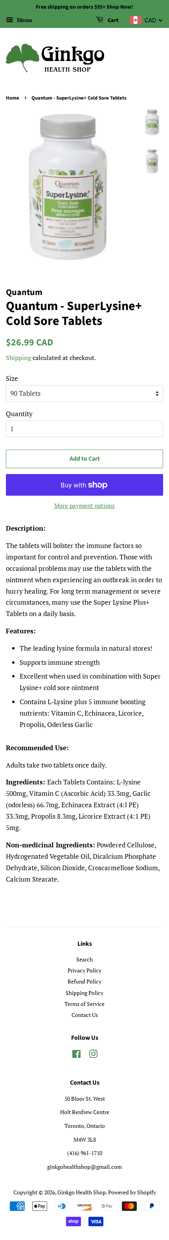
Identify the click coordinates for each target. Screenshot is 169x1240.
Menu (23, 20)
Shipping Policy (84, 992)
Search (84, 959)
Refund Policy (84, 981)
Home (12, 97)
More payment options (84, 505)
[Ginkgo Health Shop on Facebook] (76, 1055)
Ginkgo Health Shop (81, 1192)
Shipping (18, 357)
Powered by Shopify (132, 1192)
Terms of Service (84, 1004)
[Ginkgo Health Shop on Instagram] (93, 1055)
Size (12, 378)
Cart (113, 20)
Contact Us (85, 1015)
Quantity (19, 413)
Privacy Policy (84, 970)
